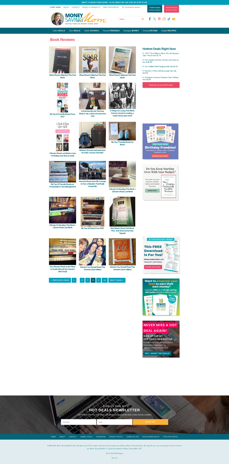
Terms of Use (133, 437)
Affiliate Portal (170, 437)
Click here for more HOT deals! (161, 85)
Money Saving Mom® (86, 18)
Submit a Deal (86, 437)
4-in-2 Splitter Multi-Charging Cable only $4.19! (161, 66)
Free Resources (111, 7)
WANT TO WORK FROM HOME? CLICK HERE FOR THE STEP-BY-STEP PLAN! (114, 2)
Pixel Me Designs (117, 453)
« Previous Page (60, 280)
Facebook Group (132, 7)
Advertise (101, 437)
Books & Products (91, 7)
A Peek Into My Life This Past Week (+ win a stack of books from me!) (92, 113)
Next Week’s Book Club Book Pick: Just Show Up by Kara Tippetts (122, 230)
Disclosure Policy (151, 437)
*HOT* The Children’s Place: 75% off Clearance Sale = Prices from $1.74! (161, 54)
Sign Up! (150, 422)
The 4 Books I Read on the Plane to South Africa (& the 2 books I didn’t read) (62, 269)
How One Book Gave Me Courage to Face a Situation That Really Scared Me (92, 183)
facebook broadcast (155, 9)
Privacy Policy (116, 437)
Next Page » (117, 280)
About (66, 7)
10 (105, 280)
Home (53, 437)
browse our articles (171, 9)
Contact (76, 7)
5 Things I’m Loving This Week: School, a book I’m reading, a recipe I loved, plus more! (122, 113)
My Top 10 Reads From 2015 (92, 228)
